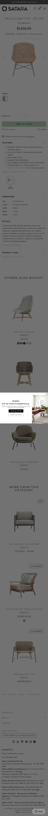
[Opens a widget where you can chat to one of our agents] (39, 812)
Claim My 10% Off (16, 411)
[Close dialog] (47, 393)
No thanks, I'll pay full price (16, 414)
